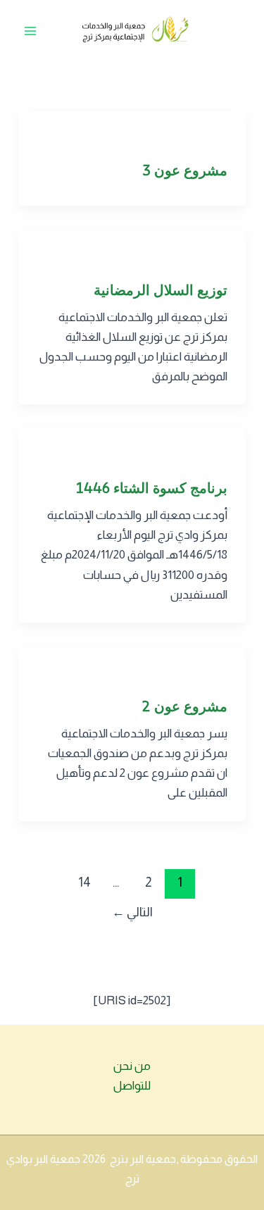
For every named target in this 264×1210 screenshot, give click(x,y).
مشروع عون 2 (184, 706)
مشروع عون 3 (184, 170)
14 (84, 882)
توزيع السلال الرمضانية (160, 289)
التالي (132, 912)
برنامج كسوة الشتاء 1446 (151, 487)
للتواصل (132, 1085)
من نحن (132, 1066)
